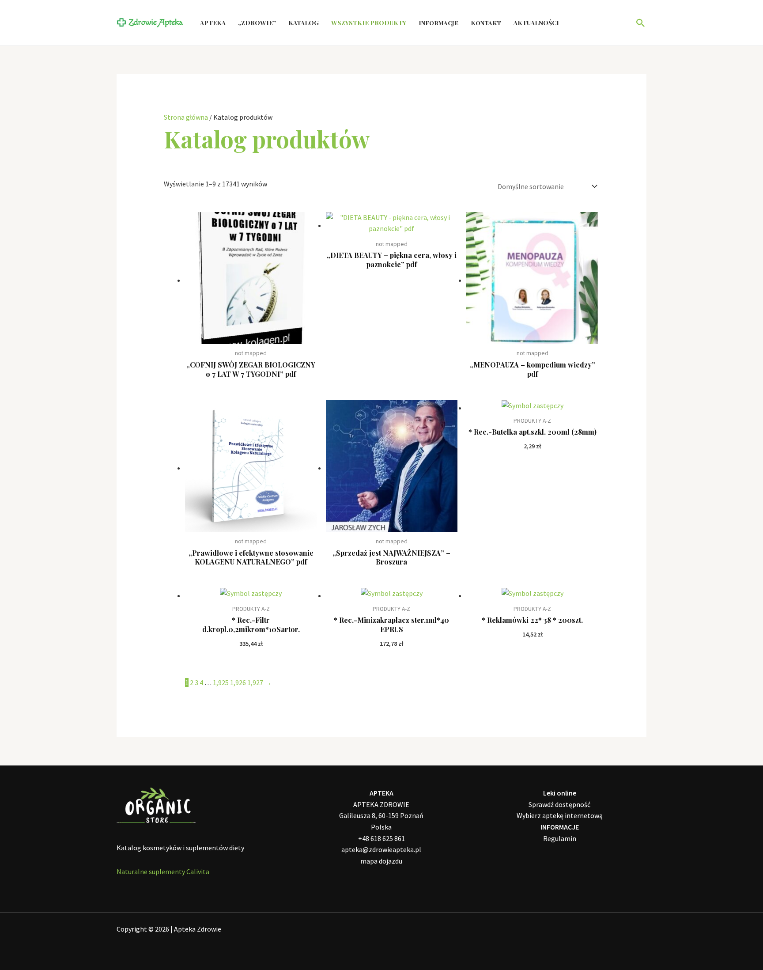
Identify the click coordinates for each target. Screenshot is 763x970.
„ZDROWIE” (257, 23)
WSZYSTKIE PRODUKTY (368, 23)
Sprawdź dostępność (559, 804)
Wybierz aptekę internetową (560, 815)
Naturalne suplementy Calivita (163, 871)
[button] (640, 23)
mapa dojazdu (381, 860)
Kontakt (486, 23)
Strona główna (186, 117)
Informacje (438, 23)
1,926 (238, 682)
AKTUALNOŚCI (536, 23)
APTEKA (213, 23)
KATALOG (303, 23)
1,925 (221, 682)
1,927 (255, 682)
